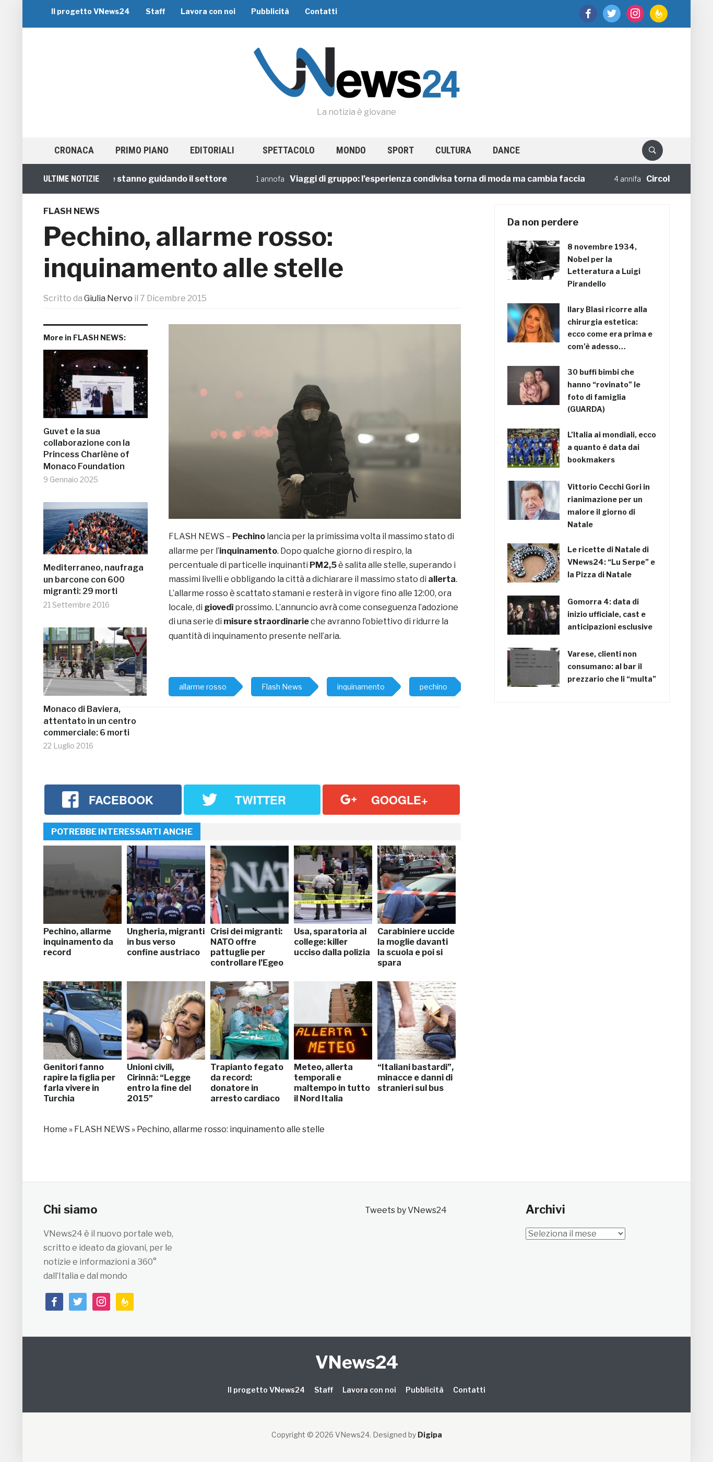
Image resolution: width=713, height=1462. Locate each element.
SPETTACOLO (289, 150)
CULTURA (453, 150)
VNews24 (356, 1362)
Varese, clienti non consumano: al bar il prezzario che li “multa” (611, 666)
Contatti (321, 11)
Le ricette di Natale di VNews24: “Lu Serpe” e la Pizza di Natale (611, 562)
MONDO (351, 150)
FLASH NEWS (71, 211)
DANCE (506, 150)
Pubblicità (270, 11)
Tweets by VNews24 (406, 1210)
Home (55, 1129)
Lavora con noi (208, 11)
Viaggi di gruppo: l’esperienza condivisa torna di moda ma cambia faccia (406, 179)
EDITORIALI (212, 150)
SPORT (400, 150)
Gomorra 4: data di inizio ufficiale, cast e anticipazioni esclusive (609, 614)
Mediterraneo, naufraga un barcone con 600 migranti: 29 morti (93, 579)
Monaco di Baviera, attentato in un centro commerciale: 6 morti (89, 721)
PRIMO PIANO (142, 150)
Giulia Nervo (108, 298)
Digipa (430, 1434)
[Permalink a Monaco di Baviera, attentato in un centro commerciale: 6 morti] (95, 665)
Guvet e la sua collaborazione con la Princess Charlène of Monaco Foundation (86, 448)
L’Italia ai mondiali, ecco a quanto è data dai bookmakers (611, 447)
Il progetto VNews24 (90, 11)
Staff (155, 11)
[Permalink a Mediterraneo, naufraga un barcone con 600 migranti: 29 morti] (95, 532)
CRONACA (74, 150)
